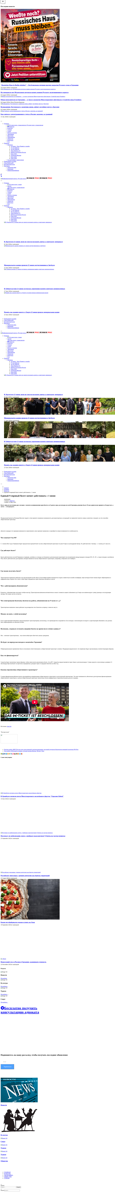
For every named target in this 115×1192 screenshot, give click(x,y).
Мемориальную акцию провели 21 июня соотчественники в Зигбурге (29, 265)
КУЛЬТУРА (7, 1173)
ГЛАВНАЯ (7, 1172)
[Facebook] (1, 175)
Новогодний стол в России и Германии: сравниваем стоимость (23, 962)
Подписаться (7, 1066)
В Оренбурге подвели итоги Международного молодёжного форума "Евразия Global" (32, 796)
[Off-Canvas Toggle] (1, 3)
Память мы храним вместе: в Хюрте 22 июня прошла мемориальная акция (31, 312)
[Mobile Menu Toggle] (1, 121)
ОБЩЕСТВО (8, 1176)
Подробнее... (4, 986)
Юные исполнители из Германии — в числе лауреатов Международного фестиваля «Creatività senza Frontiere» (41, 100)
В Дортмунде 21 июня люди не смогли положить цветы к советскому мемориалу (33, 242)
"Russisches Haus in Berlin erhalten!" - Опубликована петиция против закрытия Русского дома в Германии (39, 85)
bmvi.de (9, 726)
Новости (12, 500)
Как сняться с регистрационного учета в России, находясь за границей (26, 114)
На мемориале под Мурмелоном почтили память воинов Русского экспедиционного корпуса (35, 92)
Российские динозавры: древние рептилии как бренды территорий (25, 875)
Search (2, 1185)
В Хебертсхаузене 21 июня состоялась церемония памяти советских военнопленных (34, 289)
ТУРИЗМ (6, 1178)
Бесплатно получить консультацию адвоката (20, 1010)
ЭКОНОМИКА (8, 1175)
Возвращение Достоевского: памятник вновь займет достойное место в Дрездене (30, 107)
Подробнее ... (4, 994)
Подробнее (4, 978)
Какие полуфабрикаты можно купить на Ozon (18, 922)
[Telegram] (1, 176)
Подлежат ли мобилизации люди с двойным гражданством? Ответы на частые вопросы (33, 836)
